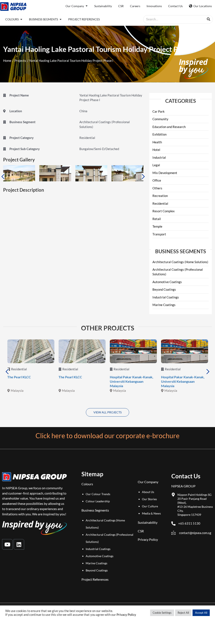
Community (160, 119)
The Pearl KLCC (19, 377)
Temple (157, 226)
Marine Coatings (164, 305)
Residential (160, 203)
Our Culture (150, 506)
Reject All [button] (183, 612)
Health (157, 142)
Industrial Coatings (165, 297)
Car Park (158, 111)
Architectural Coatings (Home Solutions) (180, 262)
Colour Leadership (98, 501)
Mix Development (164, 173)
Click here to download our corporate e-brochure (107, 435)
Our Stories (149, 499)
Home (7, 60)
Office (156, 180)
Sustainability (147, 522)
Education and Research (169, 127)
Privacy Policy (148, 539)
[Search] (208, 19)
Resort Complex (163, 211)
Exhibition (159, 134)
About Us (148, 492)
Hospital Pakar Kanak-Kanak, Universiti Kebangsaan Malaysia (131, 381)
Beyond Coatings (164, 289)
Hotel (156, 150)
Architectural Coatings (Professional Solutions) (177, 272)
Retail (156, 219)
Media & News (151, 513)
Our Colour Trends (98, 494)
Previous (3, 176)
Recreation (160, 196)
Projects (20, 60)
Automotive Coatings (167, 282)
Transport (159, 234)
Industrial (159, 157)
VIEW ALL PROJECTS (107, 412)
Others (157, 188)
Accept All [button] (201, 612)
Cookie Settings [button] (162, 612)
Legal (156, 165)
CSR (141, 531)
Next (143, 176)
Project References (95, 579)
